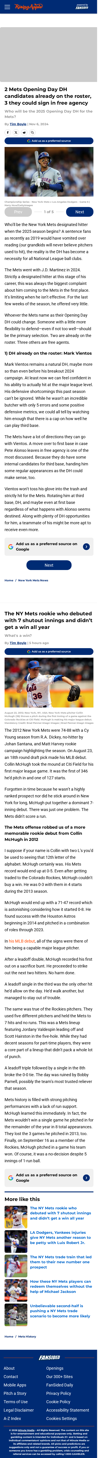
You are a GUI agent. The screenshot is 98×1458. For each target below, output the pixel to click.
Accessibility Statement (67, 1410)
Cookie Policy (58, 1401)
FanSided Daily (59, 1385)
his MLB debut (22, 941)
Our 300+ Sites (59, 1376)
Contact (11, 1376)
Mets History (27, 1336)
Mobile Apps (15, 1385)
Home (9, 580)
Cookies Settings (61, 1418)
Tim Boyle (18, 124)
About (9, 1368)
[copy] (32, 132)
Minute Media (26, 1430)
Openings (54, 1368)
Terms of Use (16, 1401)
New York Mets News (33, 580)
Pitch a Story (15, 1393)
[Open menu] (7, 7)
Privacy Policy (58, 1393)
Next (79, 211)
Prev (18, 211)
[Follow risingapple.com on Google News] (86, 546)
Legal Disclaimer (19, 1410)
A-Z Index (12, 1418)
